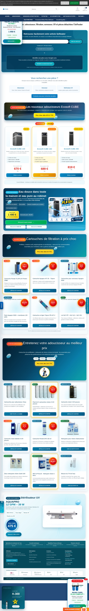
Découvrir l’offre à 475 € (13, 534)
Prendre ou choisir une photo (44, 63)
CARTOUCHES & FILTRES (69, 16)
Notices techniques (32, 557)
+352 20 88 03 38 (68, 560)
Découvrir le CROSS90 (36, 226)
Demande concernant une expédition (53, 559)
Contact (73, 578)
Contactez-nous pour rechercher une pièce (44, 96)
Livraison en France (50, 552)
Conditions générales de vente (35, 561)
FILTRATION (44, 16)
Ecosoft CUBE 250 (71, 149)
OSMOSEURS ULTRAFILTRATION (31, 16)
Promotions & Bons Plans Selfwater (44, 19)
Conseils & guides (60, 19)
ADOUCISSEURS (16, 16)
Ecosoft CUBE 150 (44, 149)
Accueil (30, 552)
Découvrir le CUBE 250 (15, 226)
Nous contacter (11, 563)
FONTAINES (81, 16)
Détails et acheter (17, 175)
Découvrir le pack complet (25, 222)
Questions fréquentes (33, 554)
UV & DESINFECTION (55, 16)
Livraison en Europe (50, 557)
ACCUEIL (7, 16)
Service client (31, 559)
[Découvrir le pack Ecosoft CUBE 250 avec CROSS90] (65, 209)
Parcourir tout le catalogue (44, 48)
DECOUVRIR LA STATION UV (87, 305)
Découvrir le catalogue (11, 560)
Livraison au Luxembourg (51, 554)
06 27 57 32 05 (68, 563)
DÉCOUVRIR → (77, 606)
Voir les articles (75, 41)
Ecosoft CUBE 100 (17, 149)
